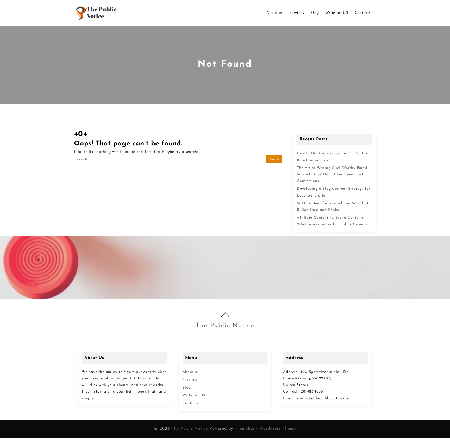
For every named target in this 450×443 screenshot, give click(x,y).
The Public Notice (225, 325)
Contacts (191, 404)
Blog (187, 388)
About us (191, 372)
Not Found (225, 64)
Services (190, 380)
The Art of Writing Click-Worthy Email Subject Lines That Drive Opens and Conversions (332, 174)
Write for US (194, 395)
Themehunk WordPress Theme (265, 429)
